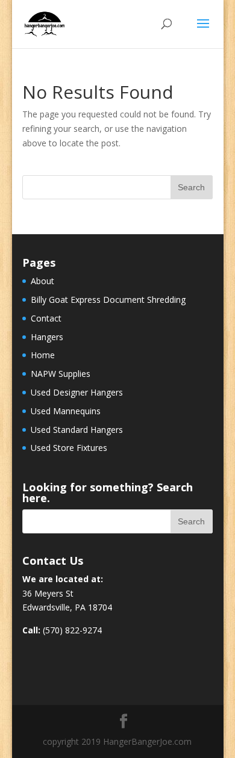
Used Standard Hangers (77, 429)
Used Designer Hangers (77, 392)
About (42, 281)
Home (43, 355)
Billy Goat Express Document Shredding (108, 299)
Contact (46, 318)
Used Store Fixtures (69, 447)
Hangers (47, 337)
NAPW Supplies (60, 373)
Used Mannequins (66, 411)
